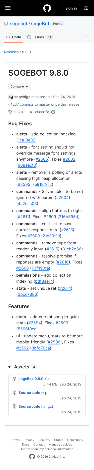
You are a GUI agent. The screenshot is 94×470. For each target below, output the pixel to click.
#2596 (54, 341)
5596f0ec (27, 328)
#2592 (22, 347)
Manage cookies (60, 444)
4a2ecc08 (27, 203)
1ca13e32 (26, 139)
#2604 (62, 197)
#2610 (63, 262)
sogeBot (40, 23)
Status (58, 440)
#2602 (69, 159)
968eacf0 (27, 165)
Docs (25, 444)
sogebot (19, 23)
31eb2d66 (71, 248)
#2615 (52, 248)
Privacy (29, 440)
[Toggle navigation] (8, 8)
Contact (39, 444)
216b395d (68, 216)
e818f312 (43, 184)
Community (75, 440)
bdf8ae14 (44, 281)
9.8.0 (26, 52)
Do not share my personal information (47, 449)
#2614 (65, 288)
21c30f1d (51, 235)
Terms (15, 440)
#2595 (24, 184)
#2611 (23, 216)
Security (44, 440)
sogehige (22, 97)
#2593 (62, 322)
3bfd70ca (41, 347)
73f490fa (40, 268)
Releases (11, 52)
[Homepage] (47, 8)
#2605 (42, 159)
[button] (47, 366)
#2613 (67, 229)
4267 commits (22, 104)
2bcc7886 (27, 294)
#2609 (50, 216)
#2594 (34, 322)
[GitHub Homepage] (32, 456)
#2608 (22, 268)
